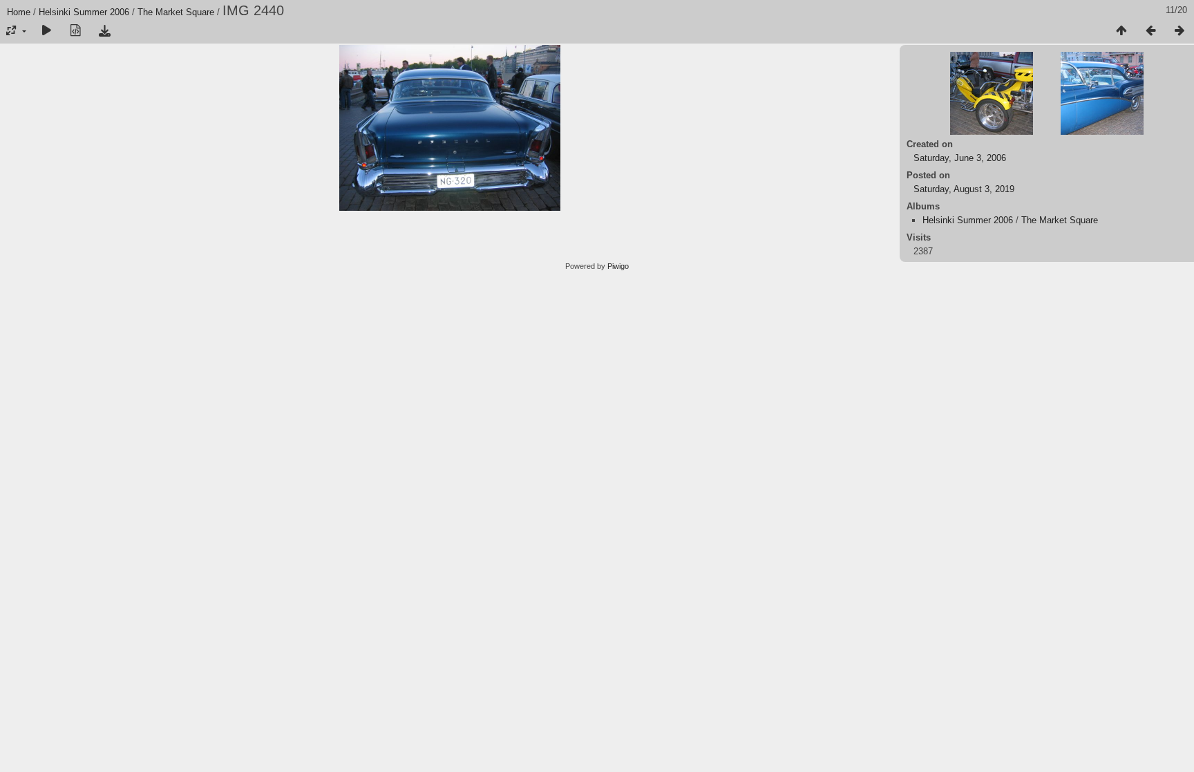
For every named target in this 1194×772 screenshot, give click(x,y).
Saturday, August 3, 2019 (963, 189)
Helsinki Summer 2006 (84, 12)
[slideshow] (46, 31)
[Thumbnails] (1121, 31)
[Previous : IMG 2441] (1150, 31)
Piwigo (618, 266)
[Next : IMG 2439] (1179, 31)
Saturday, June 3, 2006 (959, 158)
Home (18, 12)
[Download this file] (104, 31)
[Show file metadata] (75, 31)
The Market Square (176, 12)
